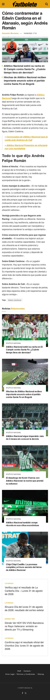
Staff (19, 671)
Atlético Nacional (13, 343)
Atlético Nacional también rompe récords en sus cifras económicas (22, 524)
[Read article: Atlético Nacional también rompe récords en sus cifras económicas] (25, 506)
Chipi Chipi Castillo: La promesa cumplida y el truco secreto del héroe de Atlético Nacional (24, 567)
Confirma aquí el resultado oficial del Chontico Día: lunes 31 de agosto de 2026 (24, 645)
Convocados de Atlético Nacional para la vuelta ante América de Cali (26, 138)
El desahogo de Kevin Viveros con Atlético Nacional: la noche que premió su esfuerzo (24, 480)
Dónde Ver (10, 619)
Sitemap (41, 674)
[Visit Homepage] (25, 4)
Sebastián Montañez (10, 33)
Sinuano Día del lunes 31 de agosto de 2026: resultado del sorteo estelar (24, 608)
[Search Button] (46, 4)
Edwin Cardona (14, 300)
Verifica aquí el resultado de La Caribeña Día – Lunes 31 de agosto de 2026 (24, 591)
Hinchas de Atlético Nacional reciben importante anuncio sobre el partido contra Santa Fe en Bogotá (25, 81)
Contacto (27, 671)
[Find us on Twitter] (26, 693)
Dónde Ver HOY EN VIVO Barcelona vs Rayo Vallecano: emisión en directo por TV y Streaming (24, 626)
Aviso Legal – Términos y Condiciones (20, 674)
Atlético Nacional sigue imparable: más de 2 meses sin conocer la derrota (25, 438)
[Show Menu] (3, 4)
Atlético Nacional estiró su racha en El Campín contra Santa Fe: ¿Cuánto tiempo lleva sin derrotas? (24, 69)
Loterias (9, 583)
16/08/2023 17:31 (30, 33)
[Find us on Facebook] (22, 693)
